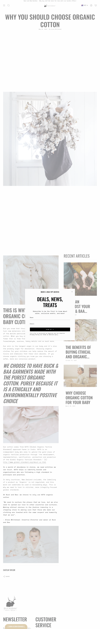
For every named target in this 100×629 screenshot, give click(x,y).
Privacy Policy (34, 334)
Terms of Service (48, 334)
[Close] (72, 292)
